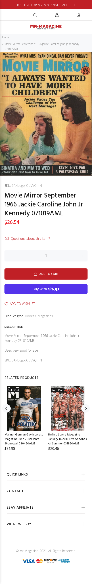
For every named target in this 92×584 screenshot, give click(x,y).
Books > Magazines (39, 316)
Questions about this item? (30, 238)
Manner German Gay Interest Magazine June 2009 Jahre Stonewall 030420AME (23, 439)
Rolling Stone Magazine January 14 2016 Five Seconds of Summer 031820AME (67, 439)
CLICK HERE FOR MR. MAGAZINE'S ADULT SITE (46, 5)
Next (85, 408)
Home (6, 37)
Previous (6, 408)
